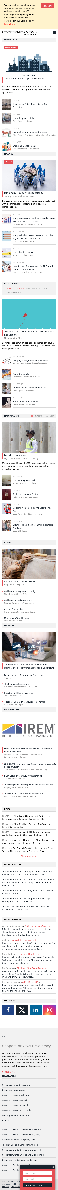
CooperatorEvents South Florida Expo (19, 1160)
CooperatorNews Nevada (14, 1090)
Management (11, 39)
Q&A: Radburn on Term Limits (39, 926)
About (5, 1036)
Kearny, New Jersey (30, 954)
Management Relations (36, 288)
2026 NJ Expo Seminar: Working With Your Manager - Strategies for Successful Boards (27, 900)
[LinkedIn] (36, 1010)
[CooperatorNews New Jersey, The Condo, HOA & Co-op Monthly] (19, 33)
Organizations (12, 709)
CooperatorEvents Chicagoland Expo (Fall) (21, 1150)
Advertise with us (17, 1186)
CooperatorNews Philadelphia (16, 1105)
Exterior (39, 416)
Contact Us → (8, 1071)
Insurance (10, 625)
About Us (5, 1186)
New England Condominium (15, 1115)
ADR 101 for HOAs (30, 982)
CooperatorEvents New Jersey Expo (18, 1139)
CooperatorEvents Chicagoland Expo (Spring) (23, 1154)
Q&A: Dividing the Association (24, 940)
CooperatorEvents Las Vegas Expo (18, 1165)
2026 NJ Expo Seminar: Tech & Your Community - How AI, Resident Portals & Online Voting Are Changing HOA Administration (28, 882)
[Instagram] (50, 1010)
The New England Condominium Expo (20, 1144)
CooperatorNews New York (14, 1100)
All (31, 416)
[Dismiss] (53, 1167)
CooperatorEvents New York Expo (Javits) (21, 1134)
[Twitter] (22, 1010)
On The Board (11, 283)
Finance (8, 154)
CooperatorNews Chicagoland (16, 1085)
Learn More (9, 24)
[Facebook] (8, 1010)
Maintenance (11, 416)
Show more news (29, 856)
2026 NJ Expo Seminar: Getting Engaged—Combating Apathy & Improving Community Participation (27, 873)
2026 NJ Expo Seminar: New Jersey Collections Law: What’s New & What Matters (26, 908)
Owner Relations (14, 292)
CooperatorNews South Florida (16, 1110)
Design (7, 542)
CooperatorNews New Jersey (15, 1095)
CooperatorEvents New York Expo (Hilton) (21, 1129)
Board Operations (15, 288)
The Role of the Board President (32, 968)
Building (49, 416)
